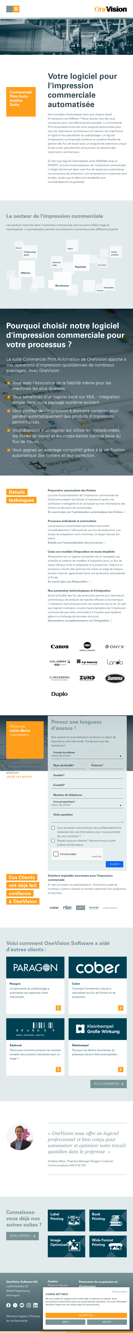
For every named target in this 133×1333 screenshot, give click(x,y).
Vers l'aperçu (20, 1236)
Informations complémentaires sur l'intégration (78, 620)
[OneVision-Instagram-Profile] (29, 1306)
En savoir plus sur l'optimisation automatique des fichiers (85, 512)
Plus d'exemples (106, 1084)
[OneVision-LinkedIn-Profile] (36, 1306)
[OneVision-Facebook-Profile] (9, 1306)
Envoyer (114, 864)
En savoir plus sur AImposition (68, 581)
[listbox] (87, 756)
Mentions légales (17, 1316)
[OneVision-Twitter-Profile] (16, 1306)
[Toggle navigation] (12, 9)
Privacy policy (119, 1291)
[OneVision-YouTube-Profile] (23, 1306)
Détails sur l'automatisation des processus (75, 542)
